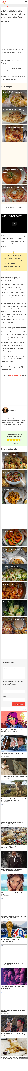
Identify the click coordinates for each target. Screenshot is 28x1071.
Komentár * (5, 665)
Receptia (2, 6)
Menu (26, 3)
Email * (4, 696)
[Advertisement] (14, 33)
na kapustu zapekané (15, 375)
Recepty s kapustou (9, 6)
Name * (4, 689)
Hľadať (21, 3)
